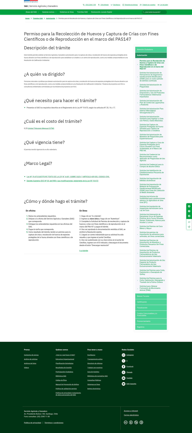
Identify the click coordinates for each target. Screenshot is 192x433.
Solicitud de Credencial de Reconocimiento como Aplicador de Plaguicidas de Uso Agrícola (152, 157)
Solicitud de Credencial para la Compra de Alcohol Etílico (151, 165)
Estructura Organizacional (65, 359)
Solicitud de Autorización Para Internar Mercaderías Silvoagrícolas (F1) (151, 111)
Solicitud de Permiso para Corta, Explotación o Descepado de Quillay (152, 272)
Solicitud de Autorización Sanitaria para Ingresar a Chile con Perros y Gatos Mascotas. (151, 119)
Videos (26, 367)
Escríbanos (116, 5)
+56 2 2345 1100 (90, 5)
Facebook (129, 366)
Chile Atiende (104, 5)
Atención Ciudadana (145, 49)
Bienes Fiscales (143, 296)
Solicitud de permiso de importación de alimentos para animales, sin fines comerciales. (152, 234)
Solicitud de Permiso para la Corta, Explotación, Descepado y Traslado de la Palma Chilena (152, 280)
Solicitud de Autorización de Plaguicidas (151, 86)
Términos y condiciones (53, 423)
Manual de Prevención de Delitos (67, 384)
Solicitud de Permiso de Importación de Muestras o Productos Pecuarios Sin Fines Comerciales (152, 243)
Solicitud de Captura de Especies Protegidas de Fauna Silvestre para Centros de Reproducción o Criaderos (151, 128)
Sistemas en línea (93, 384)
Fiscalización (142, 308)
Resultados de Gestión (64, 367)
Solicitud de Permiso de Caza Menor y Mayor (151, 227)
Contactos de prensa (31, 355)
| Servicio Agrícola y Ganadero (41, 6)
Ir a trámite (83, 251)
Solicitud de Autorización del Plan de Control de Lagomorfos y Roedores (152, 103)
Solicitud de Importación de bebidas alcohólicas (150, 179)
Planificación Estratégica (64, 363)
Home (27, 18)
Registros (140, 327)
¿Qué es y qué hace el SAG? (65, 355)
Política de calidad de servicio (66, 389)
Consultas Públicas (94, 380)
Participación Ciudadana (64, 372)
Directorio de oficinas (131, 5)
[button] (32, 12)
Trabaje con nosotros (148, 5)
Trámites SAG (38, 18)
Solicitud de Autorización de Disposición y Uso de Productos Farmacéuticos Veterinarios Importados (152, 94)
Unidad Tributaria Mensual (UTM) (41, 128)
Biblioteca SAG (61, 376)
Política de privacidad (32, 423)
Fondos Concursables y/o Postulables (147, 314)
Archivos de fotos (30, 363)
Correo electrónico (131, 415)
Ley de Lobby (164, 5)
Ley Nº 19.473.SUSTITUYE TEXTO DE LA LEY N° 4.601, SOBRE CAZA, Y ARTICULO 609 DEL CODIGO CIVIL (68, 177)
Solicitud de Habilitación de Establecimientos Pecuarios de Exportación (152, 172)
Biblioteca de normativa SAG (97, 376)
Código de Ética (61, 380)
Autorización (50, 18)
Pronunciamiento (143, 321)
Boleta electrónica (93, 389)
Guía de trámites (93, 372)
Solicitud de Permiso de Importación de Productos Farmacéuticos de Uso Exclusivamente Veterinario (150, 253)
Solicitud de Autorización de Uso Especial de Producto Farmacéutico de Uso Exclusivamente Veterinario (152, 263)
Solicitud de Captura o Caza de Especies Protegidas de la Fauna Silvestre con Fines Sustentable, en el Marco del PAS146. (152, 147)
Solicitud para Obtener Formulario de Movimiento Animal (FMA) (150, 288)
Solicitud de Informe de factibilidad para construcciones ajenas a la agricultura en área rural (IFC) (152, 199)
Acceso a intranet (131, 411)
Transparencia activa (94, 359)
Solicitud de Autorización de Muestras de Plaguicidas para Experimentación (151, 137)
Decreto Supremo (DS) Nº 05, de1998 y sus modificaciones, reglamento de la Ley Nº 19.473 (62, 181)
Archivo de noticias (30, 359)
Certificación (142, 302)
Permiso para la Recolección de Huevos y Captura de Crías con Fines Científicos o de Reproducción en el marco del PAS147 (152, 65)
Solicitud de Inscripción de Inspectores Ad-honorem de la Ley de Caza (151, 208)
